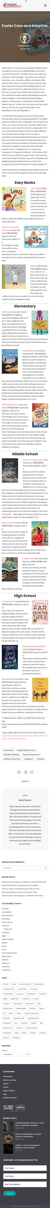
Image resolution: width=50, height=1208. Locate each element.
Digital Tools (15, 999)
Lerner (11, 1013)
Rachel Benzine (26, 46)
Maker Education (19, 1018)
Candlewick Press (8, 989)
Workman (6, 1038)
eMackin (4, 943)
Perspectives (6, 967)
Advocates (5, 909)
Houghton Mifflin (21, 1008)
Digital (4, 936)
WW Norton (16, 1038)
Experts (4, 946)
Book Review (6, 919)
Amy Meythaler (6, 912)
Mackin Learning (9, 1080)
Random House (8, 1028)
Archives (4, 1050)
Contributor (6, 932)
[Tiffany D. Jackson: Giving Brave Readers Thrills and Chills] (8, 1149)
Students (33, 1033)
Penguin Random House (31, 754)
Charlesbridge (22, 989)
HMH (38, 1003)
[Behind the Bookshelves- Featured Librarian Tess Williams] (8, 1138)
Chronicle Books (8, 994)
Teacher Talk (8, 929)
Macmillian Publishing (11, 754)
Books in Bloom (7, 922)
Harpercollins (8, 750)
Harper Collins (17, 1003)
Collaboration (31, 994)
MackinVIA (5, 960)
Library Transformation (9, 953)
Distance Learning (7, 939)
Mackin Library (6, 956)
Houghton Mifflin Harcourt (26, 750)
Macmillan (6, 1018)
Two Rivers (42, 1033)
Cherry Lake (33, 989)
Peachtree (24, 1023)
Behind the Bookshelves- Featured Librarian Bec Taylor (19, 892)
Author (14, 984)
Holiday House (7, 1008)
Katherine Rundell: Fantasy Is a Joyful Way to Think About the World (24, 882)
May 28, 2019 (25, 49)
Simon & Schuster (31, 1028)
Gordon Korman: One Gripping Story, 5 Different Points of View (22, 896)
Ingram (42, 1008)
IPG (4, 1013)
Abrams (5, 984)
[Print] (18, 772)
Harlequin (6, 1003)
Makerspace (5, 963)
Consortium (42, 994)
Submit (9, 1193)
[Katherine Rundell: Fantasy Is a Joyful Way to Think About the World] (8, 1126)
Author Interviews (7, 915)
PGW (41, 1023)
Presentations (6, 970)
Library (4, 949)
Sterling (24, 1033)
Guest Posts (25, 999)
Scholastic (40, 759)
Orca (16, 1023)
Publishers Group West (12, 759)
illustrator (33, 1008)
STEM (16, 1033)
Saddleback (28, 759)
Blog (5, 1094)
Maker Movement (33, 1018)
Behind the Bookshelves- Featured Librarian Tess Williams (20, 885)
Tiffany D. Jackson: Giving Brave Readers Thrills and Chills (20, 889)
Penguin (33, 1023)
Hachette (36, 999)
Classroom (5, 926)
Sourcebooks (7, 1033)
